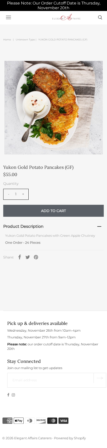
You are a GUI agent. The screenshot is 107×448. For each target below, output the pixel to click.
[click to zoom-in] (94, 68)
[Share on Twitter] (28, 257)
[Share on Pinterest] (36, 257)
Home (7, 39)
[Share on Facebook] (19, 257)
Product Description (23, 226)
